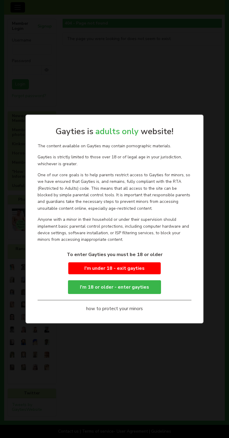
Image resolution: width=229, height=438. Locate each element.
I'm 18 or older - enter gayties (114, 287)
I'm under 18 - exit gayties (114, 268)
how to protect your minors (114, 309)
